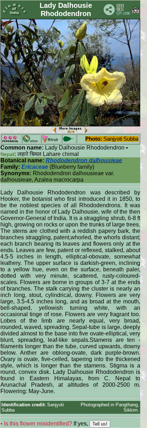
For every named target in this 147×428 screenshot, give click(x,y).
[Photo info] (135, 11)
